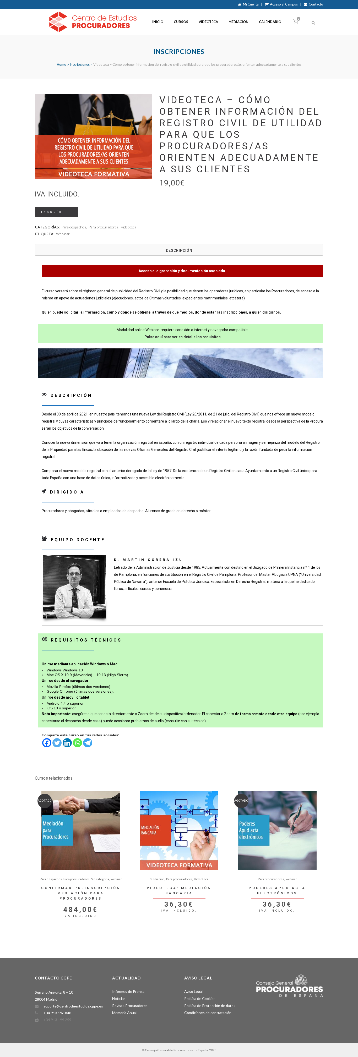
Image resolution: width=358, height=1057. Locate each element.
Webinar (63, 234)
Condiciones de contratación (207, 1012)
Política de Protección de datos (209, 1005)
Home (61, 64)
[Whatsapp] (77, 742)
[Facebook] (46, 742)
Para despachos (73, 227)
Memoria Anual (124, 1012)
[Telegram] (87, 742)
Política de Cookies (199, 998)
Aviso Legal (193, 991)
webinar (116, 879)
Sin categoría (100, 879)
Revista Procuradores (130, 1005)
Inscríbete (56, 212)
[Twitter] (57, 742)
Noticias (119, 998)
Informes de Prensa (128, 991)
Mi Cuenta (250, 4)
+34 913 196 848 (57, 1013)
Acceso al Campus (283, 4)
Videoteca (128, 227)
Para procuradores (103, 227)
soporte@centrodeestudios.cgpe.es (73, 1006)
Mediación (157, 879)
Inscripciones (80, 64)
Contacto (315, 4)
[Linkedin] (67, 742)
